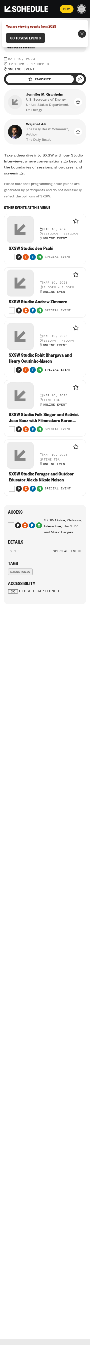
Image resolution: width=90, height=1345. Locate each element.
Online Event (21, 69)
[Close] (82, 34)
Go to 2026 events (25, 37)
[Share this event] (80, 79)
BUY (66, 9)
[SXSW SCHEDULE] (26, 9)
